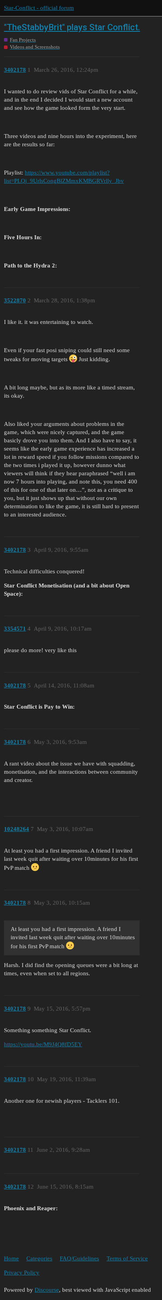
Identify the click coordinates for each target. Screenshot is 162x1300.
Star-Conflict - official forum (39, 8)
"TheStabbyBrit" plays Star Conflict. (72, 27)
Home (11, 1258)
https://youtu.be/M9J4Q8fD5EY (43, 1044)
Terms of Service (127, 1258)
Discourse (47, 1290)
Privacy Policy (21, 1272)
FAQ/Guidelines (79, 1258)
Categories (39, 1258)
